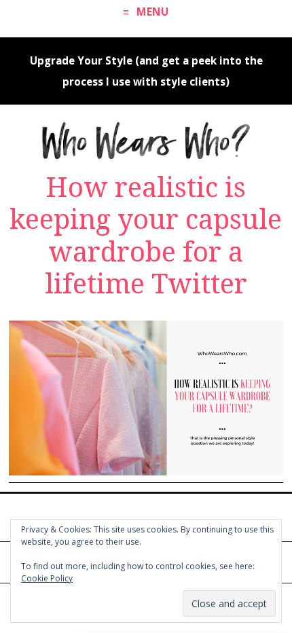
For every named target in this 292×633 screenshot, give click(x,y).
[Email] (182, 516)
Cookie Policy (47, 578)
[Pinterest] (110, 516)
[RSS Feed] (158, 516)
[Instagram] (134, 516)
